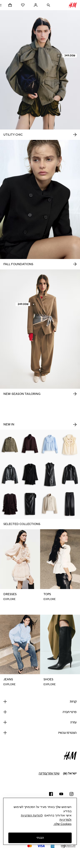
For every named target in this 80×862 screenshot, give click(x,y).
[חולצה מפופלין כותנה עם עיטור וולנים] (50, 445)
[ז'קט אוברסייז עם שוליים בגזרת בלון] (10, 474)
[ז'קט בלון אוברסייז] (30, 445)
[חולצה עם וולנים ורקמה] (70, 445)
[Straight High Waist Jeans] (70, 504)
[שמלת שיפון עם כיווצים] (10, 504)
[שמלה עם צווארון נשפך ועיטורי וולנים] (30, 474)
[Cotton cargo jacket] (10, 445)
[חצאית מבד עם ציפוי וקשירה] (30, 504)
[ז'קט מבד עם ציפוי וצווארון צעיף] (70, 474)
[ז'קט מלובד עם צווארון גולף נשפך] (50, 504)
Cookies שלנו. (62, 824)
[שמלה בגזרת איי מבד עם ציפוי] (50, 474)
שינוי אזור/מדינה (49, 773)
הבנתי (40, 837)
